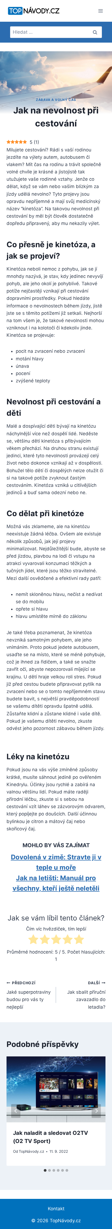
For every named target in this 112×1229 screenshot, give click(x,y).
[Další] (96, 1111)
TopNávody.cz (31, 1151)
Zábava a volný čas (56, 100)
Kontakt (56, 1208)
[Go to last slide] (15, 1111)
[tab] (45, 1170)
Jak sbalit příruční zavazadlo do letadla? (86, 995)
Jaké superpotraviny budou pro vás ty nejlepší (29, 995)
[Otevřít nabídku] (100, 11)
